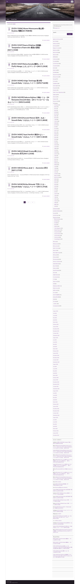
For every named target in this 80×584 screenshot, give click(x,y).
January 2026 (55, 326)
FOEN (55, 142)
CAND (55, 119)
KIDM (55, 151)
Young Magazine (57, 239)
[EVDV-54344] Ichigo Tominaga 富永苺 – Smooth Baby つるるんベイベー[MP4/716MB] (30, 82)
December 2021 (56, 435)
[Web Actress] (56, 288)
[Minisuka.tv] (55, 243)
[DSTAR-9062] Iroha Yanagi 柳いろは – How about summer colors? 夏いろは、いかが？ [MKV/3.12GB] (62, 517)
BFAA (55, 106)
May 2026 (55, 317)
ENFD (55, 133)
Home (8, 19)
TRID (55, 195)
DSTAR (55, 124)
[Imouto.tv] (55, 101)
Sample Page (14, 19)
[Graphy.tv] (55, 90)
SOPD (55, 186)
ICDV (55, 146)
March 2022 (55, 428)
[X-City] (54, 292)
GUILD (55, 144)
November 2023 (56, 384)
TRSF (55, 197)
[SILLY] (54, 272)
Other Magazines (57, 228)
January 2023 (55, 406)
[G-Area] (54, 81)
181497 (59, 513)
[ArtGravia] (55, 45)
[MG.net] (54, 241)
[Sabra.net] (55, 268)
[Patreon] (55, 257)
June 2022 (55, 421)
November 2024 (56, 357)
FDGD (55, 139)
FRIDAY (55, 226)
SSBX (55, 188)
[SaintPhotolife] (56, 270)
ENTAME (56, 220)
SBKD (55, 179)
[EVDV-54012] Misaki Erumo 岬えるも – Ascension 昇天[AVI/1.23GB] (27, 152)
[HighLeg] (55, 94)
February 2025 (55, 350)
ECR (55, 126)
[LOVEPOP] (55, 215)
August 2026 (55, 311)
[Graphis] (55, 87)
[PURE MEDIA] (56, 263)
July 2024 (55, 366)
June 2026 (55, 315)
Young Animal (56, 231)
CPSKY (55, 121)
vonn (9, 51)
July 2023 (55, 393)
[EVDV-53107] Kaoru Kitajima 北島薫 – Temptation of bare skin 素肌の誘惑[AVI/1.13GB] (25, 47)
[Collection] (55, 59)
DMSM (55, 123)
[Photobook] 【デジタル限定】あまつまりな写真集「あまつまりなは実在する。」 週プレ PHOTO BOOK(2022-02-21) (62, 461)
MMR (55, 164)
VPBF (55, 202)
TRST (55, 199)
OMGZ (55, 170)
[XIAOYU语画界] (56, 294)
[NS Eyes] (55, 254)
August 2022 (55, 417)
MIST (55, 159)
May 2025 (55, 344)
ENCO (55, 132)
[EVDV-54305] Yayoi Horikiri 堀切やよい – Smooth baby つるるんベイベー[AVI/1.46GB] (29, 135)
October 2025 (55, 333)
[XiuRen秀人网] (56, 296)
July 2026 (55, 313)
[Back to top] (77, 581)
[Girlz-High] (55, 85)
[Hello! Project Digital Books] (58, 92)
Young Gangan (57, 235)
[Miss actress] (55, 245)
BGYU (55, 108)
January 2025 (55, 353)
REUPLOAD (56, 177)
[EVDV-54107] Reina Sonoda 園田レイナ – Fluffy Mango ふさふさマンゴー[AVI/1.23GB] (29, 65)
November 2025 (56, 331)
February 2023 (55, 404)
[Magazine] (55, 217)
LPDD (55, 155)
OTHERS (56, 173)
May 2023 (55, 397)
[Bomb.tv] (55, 54)
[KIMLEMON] (55, 208)
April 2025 (55, 346)
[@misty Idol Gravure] (57, 39)
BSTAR (55, 113)
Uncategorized (56, 305)
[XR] (54, 299)
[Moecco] (55, 250)
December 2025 (56, 328)
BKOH (55, 110)
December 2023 (56, 382)
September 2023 (56, 388)
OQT (55, 171)
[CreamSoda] (55, 65)
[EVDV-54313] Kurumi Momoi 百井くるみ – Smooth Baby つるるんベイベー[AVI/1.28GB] (29, 119)
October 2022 (55, 413)
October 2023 (55, 386)
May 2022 (55, 424)
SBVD (55, 180)
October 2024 (55, 359)
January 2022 (55, 433)
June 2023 (55, 395)
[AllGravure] (55, 43)
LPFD (55, 157)
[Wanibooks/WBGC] (57, 285)
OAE (55, 166)
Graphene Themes (15, 582)
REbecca (56, 175)
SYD (55, 191)
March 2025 (55, 348)
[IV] (11, 51)
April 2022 (55, 426)
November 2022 (56, 410)
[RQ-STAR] (55, 265)
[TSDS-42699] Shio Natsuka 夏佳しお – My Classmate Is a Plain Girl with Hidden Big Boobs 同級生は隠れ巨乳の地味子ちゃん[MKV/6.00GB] (62, 547)
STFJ (55, 189)
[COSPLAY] (55, 63)
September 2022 (56, 415)
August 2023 (55, 390)
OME (55, 168)
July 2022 (55, 419)
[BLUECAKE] (55, 52)
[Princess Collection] (57, 261)
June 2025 (55, 342)
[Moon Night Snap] (56, 252)
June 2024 (55, 368)
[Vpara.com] (55, 281)
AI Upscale (56, 104)
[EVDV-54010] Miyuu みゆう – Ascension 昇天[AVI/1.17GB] (30, 169)
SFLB (55, 184)
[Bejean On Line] (56, 47)
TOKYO (55, 193)
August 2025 (55, 337)
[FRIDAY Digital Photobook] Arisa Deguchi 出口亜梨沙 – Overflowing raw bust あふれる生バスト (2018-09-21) (62, 531)
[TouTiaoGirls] (55, 277)
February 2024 (55, 377)
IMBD (55, 148)
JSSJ (55, 150)
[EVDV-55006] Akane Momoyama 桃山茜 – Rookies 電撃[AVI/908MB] (28, 29)
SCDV (55, 182)
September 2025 (56, 335)
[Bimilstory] (55, 50)
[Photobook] (55, 259)
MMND (55, 162)
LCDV (55, 153)
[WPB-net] (55, 290)
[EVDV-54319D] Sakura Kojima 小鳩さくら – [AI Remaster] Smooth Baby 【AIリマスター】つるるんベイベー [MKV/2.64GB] (28, 99)
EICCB (55, 128)
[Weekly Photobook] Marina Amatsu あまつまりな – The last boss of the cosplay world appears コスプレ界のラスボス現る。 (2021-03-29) (62, 447)
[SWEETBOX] (55, 274)
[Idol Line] (55, 96)
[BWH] (54, 56)
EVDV (13, 51)
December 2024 (56, 355)
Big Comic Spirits (57, 219)
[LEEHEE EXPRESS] (56, 210)
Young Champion (57, 233)
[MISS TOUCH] (56, 248)
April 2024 (55, 373)
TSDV (55, 200)
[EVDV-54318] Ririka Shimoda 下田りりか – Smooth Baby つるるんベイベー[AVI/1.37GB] (29, 185)
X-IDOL (40, 13)
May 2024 (55, 370)
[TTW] (54, 279)
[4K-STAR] (55, 41)
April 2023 (55, 399)
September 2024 (56, 362)
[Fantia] (54, 79)
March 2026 (55, 322)
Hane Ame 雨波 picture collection (61, 487)
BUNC (55, 115)
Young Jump (56, 237)
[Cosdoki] (55, 61)
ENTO (55, 135)
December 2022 (56, 408)
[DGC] (54, 67)
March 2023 (55, 401)
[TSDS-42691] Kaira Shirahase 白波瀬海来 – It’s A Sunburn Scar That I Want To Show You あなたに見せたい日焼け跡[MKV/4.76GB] (62, 556)
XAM (55, 206)
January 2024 (55, 379)
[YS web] (54, 301)
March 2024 (55, 375)
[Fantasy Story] (56, 76)
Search (54, 32)
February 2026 (55, 324)
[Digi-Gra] (55, 70)
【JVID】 (55, 303)
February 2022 (55, 430)
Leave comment (47, 40)
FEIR (55, 141)
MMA (55, 161)
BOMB (55, 112)
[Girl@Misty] (55, 83)
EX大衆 (55, 222)
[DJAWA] (54, 72)
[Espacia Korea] (56, 74)
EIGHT (55, 130)
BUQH (55, 117)
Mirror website (58, 481)
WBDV (55, 204)
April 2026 (55, 319)
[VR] (54, 283)
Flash (55, 224)
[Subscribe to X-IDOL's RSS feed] (7, 1)
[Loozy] (54, 213)
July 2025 (55, 339)
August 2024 (55, 364)
